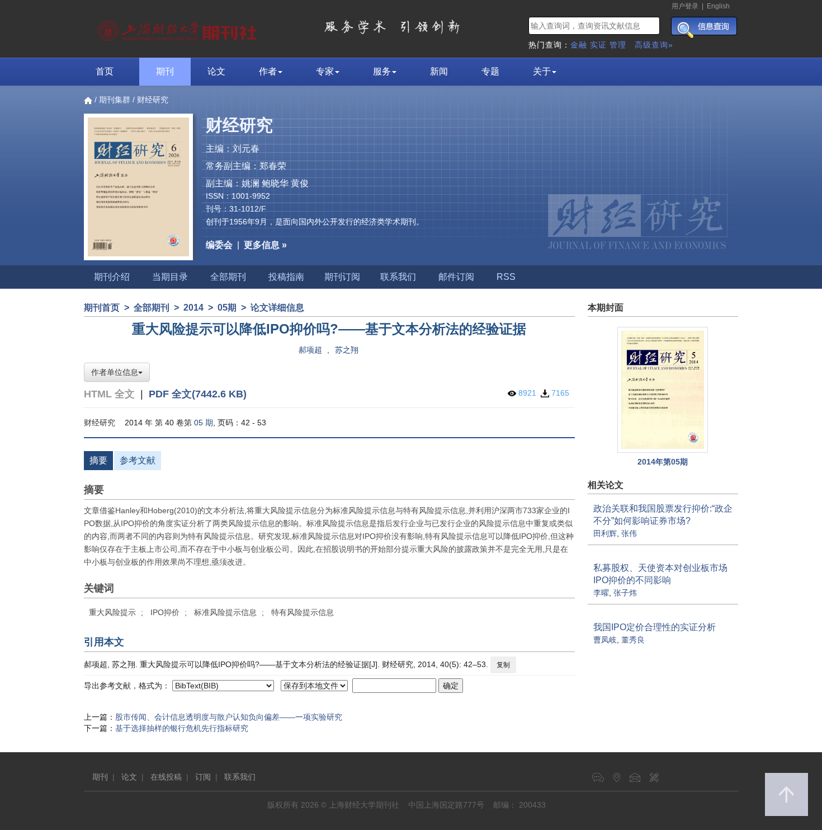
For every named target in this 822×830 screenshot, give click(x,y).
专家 (325, 71)
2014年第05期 (662, 461)
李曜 (601, 592)
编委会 (219, 245)
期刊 (165, 71)
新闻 (439, 71)
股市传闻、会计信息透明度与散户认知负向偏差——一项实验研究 (228, 716)
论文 (216, 71)
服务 (382, 71)
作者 (268, 71)
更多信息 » (265, 245)
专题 (490, 71)
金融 (578, 44)
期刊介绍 (112, 277)
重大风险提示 (112, 612)
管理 (618, 44)
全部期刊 (228, 277)
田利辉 (605, 533)
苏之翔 (346, 349)
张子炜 (625, 592)
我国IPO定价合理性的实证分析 (654, 627)
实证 (598, 44)
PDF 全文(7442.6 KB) (198, 394)
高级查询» (654, 44)
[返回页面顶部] (786, 794)
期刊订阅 (342, 277)
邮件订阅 (456, 277)
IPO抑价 (164, 612)
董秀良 (633, 639)
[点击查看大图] (663, 390)
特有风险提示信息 (302, 612)
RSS (506, 277)
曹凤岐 (605, 639)
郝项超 (310, 349)
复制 (503, 665)
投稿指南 (286, 277)
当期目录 (170, 277)
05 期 (203, 422)
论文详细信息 (277, 307)
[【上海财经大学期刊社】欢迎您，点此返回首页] (178, 28)
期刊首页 (102, 307)
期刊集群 (114, 99)
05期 (227, 307)
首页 (105, 71)
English (718, 6)
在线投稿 (166, 776)
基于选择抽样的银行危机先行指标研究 (181, 728)
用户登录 (685, 6)
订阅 (203, 776)
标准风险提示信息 (225, 612)
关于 (542, 71)
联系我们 (398, 277)
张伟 (629, 533)
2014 (193, 307)
